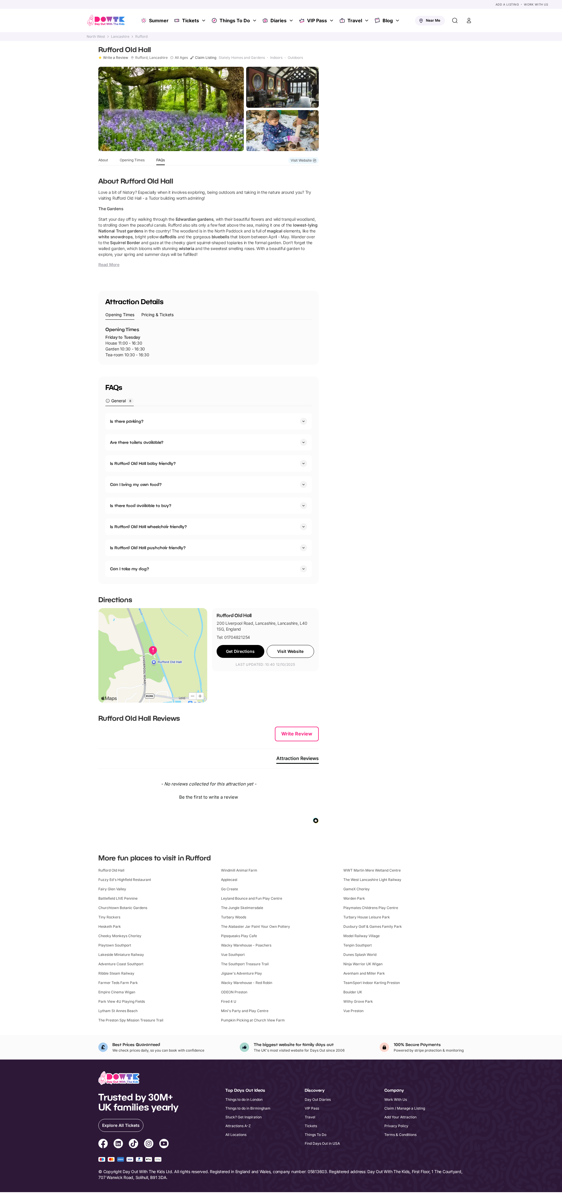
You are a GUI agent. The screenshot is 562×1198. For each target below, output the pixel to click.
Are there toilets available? (136, 442)
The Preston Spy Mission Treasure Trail (130, 1020)
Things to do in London (244, 1099)
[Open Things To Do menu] (255, 20)
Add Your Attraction (400, 1117)
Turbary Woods (233, 917)
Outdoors (295, 58)
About (103, 160)
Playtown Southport (114, 945)
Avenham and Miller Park (364, 973)
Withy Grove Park (358, 1001)
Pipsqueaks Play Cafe (239, 936)
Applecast (229, 879)
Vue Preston (353, 1011)
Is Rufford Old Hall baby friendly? (143, 463)
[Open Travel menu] (367, 20)
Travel (354, 20)
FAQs (160, 160)
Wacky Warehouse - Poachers (246, 945)
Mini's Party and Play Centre (244, 1011)
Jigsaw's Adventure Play (241, 973)
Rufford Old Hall (111, 870)
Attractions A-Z (238, 1126)
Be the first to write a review (208, 797)
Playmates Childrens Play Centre (370, 908)
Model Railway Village (361, 936)
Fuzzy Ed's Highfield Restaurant (124, 879)
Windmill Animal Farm (239, 870)
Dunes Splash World (359, 954)
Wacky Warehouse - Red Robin (246, 982)
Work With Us (536, 4)
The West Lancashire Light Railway (372, 879)
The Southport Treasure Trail (245, 964)
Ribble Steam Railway (116, 973)
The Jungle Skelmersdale (242, 908)
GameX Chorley (356, 889)
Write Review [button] (296, 734)
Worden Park (354, 898)
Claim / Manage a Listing (404, 1108)
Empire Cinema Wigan (116, 992)
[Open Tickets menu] (204, 20)
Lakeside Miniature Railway (121, 954)
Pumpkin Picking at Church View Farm (253, 1020)
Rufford (141, 37)
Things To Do (235, 20)
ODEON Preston (234, 992)
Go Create (229, 889)
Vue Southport (233, 954)
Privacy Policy (396, 1126)
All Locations (235, 1134)
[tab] (119, 315)
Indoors (276, 58)
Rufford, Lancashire (151, 58)
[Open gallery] (171, 109)
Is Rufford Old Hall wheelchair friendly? (148, 526)
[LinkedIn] (118, 1144)
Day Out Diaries (318, 1099)
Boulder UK (352, 992)
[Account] (468, 20)
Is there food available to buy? (140, 505)
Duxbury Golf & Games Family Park (372, 926)
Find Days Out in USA (322, 1143)
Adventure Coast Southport (120, 964)
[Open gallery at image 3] (282, 130)
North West (96, 37)
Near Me (433, 20)
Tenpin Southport (357, 945)
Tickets (190, 20)
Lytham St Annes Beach (118, 1011)
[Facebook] (103, 1144)
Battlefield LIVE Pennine (118, 898)
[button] (208, 796)
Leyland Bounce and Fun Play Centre (251, 898)
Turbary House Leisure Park (366, 917)
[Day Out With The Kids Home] (106, 20)
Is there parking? (126, 421)
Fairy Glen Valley (112, 889)
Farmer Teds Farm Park (118, 982)
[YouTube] (164, 1144)
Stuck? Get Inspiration (243, 1117)
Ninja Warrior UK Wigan (363, 964)
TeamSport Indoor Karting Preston (371, 982)
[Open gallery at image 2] (282, 87)
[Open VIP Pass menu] (332, 20)
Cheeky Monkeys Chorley (119, 936)
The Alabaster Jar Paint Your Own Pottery (255, 926)
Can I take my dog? (129, 568)
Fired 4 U (228, 1001)
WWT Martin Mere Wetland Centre (372, 870)
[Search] (454, 20)
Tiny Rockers (109, 917)
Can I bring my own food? (136, 484)
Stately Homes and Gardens (242, 58)
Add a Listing (507, 4)
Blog (388, 20)
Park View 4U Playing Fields (121, 1001)
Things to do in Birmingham (247, 1108)
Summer (159, 20)
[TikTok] (133, 1144)
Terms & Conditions (400, 1134)
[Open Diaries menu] (292, 20)
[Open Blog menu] (398, 20)
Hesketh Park (109, 926)
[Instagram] (148, 1144)
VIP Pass (317, 20)
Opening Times (132, 160)
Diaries (278, 20)
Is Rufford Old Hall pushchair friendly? (148, 547)
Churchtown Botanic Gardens (122, 908)
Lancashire (120, 37)
